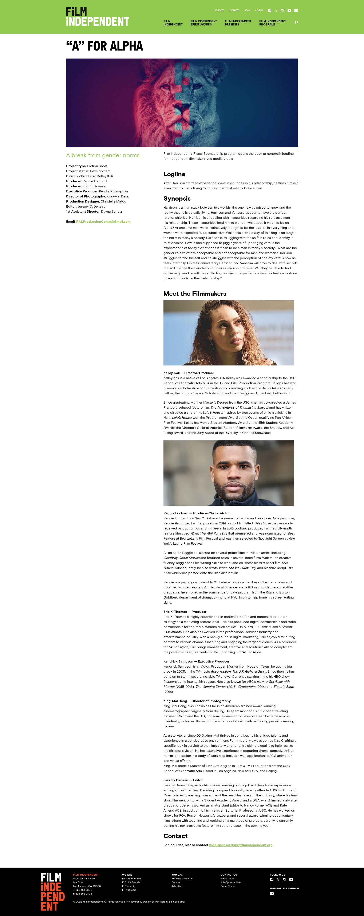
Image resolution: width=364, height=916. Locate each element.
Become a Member (182, 878)
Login (259, 10)
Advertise (176, 886)
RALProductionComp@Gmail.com (103, 222)
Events (219, 10)
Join (247, 10)
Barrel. (181, 901)
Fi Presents (128, 886)
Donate (234, 10)
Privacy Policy (134, 901)
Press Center (228, 886)
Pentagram (161, 901)
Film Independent (132, 878)
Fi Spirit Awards (131, 882)
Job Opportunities (231, 882)
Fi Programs (129, 889)
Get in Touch (228, 878)
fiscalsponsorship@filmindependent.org (241, 845)
